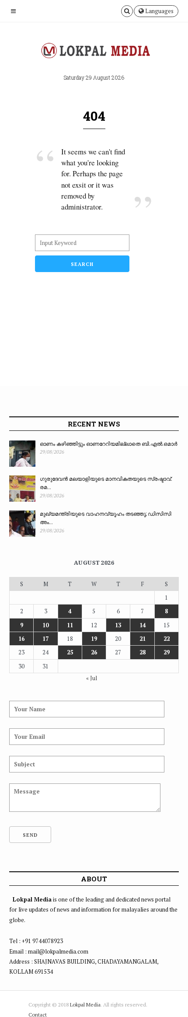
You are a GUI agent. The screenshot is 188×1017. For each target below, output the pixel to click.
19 (94, 639)
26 (94, 652)
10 (45, 625)
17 (45, 639)
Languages (159, 11)
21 (142, 639)
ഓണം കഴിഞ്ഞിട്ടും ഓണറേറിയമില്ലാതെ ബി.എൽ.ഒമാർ (108, 443)
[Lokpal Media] (94, 50)
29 (167, 652)
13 (118, 625)
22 (167, 639)
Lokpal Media (85, 1004)
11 (70, 625)
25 (70, 652)
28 (142, 652)
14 (142, 625)
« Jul (91, 678)
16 (21, 639)
